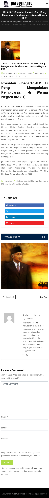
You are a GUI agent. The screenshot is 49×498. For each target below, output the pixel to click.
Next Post (43, 297)
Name (3, 417)
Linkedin (11, 217)
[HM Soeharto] (17, 4)
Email (3, 428)
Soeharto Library (26, 73)
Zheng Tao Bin (23, 184)
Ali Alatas (19, 181)
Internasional (8, 181)
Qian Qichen (43, 181)
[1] (23, 97)
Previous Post (8, 297)
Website (4, 438)
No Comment (39, 73)
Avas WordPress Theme (21, 494)
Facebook (12, 205)
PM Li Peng (34, 181)
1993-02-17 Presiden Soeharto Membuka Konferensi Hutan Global (24, 265)
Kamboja (26, 181)
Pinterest (11, 223)
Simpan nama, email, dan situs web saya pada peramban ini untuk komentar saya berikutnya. (21, 454)
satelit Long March (11, 184)
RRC (2, 184)
